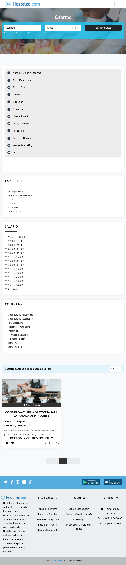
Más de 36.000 (16, 257)
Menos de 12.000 (17, 237)
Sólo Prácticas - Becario (20, 195)
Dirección (18, 102)
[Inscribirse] (7, 443)
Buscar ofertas (103, 28)
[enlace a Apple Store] (113, 485)
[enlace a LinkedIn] (24, 482)
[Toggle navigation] (118, 4)
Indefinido (13, 331)
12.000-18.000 (16, 241)
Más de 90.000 (16, 285)
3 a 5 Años (13, 207)
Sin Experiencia (15, 191)
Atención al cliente (23, 80)
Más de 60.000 (16, 273)
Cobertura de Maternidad (20, 315)
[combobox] (46, 28)
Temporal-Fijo (15, 347)
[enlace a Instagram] (18, 482)
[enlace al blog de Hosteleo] (30, 482)
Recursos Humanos (23, 138)
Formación (18, 109)
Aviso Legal (79, 519)
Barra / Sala (19, 87)
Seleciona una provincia (54, 33)
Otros (16, 152)
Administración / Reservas (27, 73)
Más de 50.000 (16, 269)
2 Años (11, 203)
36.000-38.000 (16, 261)
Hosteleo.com (56, 561)
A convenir (13, 289)
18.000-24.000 (16, 245)
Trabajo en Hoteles (47, 525)
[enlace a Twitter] (5, 482)
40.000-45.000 (16, 265)
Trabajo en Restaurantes (47, 530)
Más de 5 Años (15, 211)
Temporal (12, 343)
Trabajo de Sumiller (47, 514)
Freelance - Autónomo (19, 327)
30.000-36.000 (16, 253)
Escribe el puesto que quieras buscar (19, 33)
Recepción (18, 131)
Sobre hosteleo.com (79, 509)
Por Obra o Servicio (18, 335)
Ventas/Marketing (22, 145)
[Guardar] (12, 443)
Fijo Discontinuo (16, 323)
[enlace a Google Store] (91, 485)
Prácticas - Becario (17, 339)
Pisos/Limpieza (21, 123)
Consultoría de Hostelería (79, 514)
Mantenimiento (21, 116)
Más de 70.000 (16, 277)
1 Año (11, 199)
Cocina (16, 94)
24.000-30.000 (16, 249)
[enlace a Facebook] (12, 482)
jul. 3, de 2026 (52, 443)
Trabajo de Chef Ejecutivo (47, 519)
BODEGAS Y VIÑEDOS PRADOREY (31, 438)
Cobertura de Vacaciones (20, 319)
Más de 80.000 (16, 281)
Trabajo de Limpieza (47, 509)
